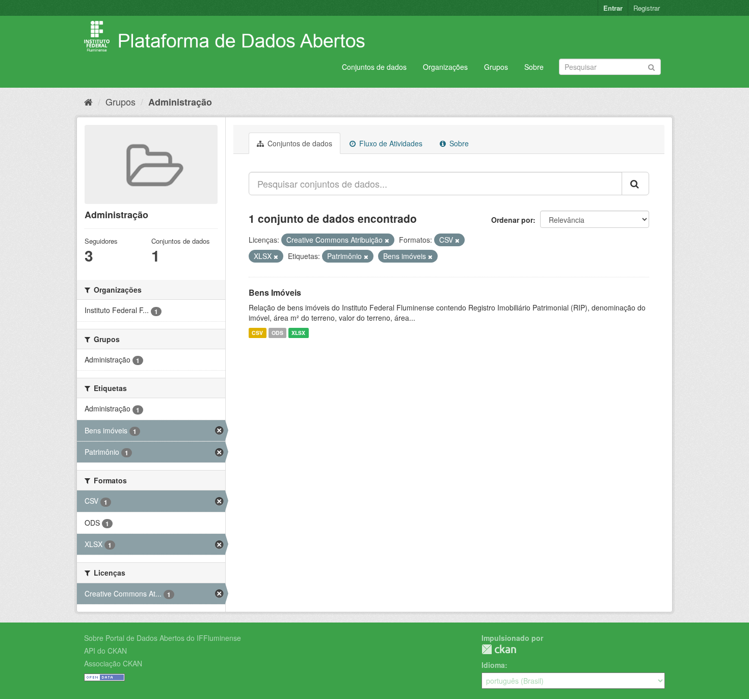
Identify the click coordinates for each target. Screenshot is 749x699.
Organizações (445, 67)
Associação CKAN (113, 663)
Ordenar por (512, 220)
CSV (257, 332)
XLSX (298, 332)
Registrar (646, 8)
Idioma (493, 665)
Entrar (613, 8)
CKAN (498, 649)
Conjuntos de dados (374, 67)
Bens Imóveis (275, 292)
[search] (635, 183)
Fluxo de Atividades (389, 143)
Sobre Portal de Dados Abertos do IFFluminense (162, 638)
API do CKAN (105, 650)
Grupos (496, 67)
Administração (180, 102)
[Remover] (387, 240)
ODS (277, 332)
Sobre (534, 67)
